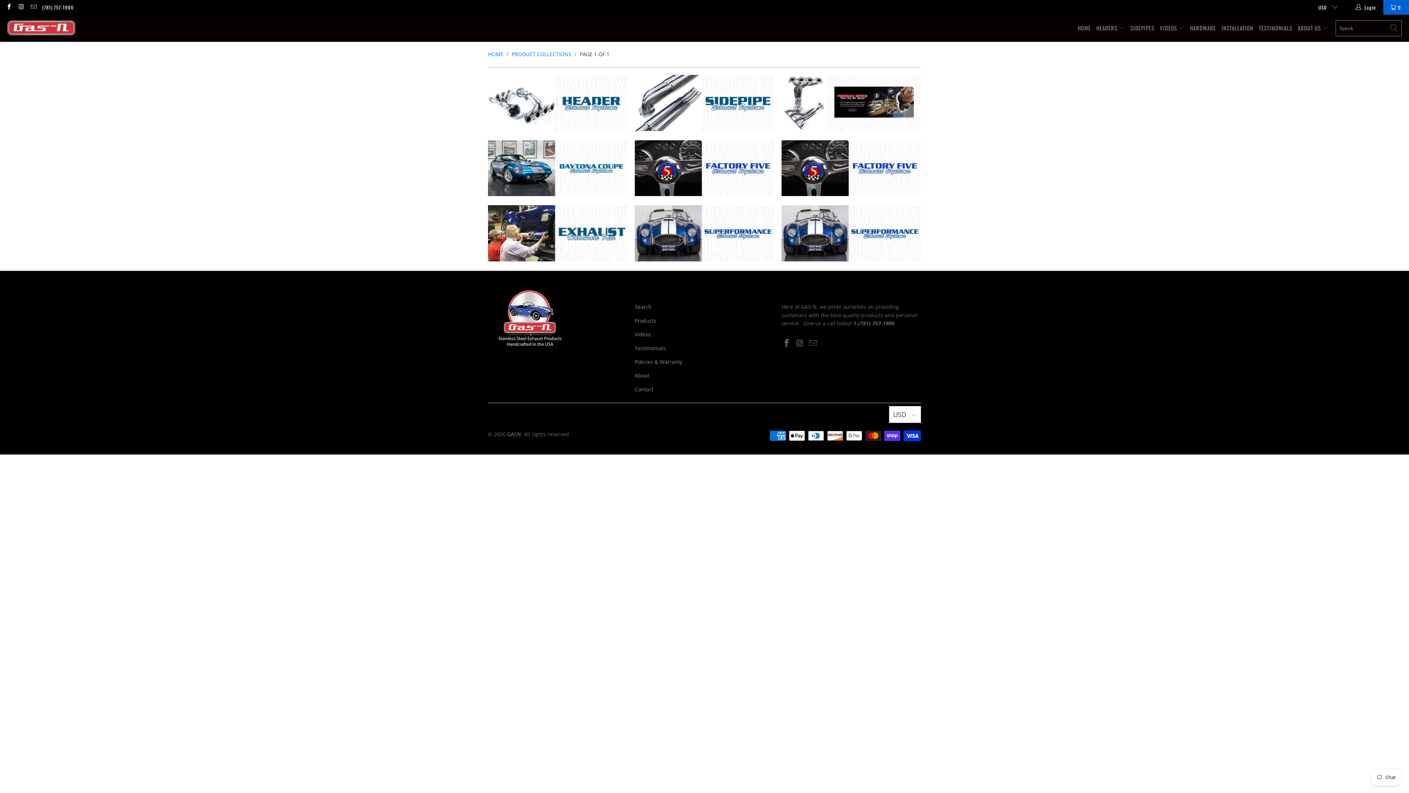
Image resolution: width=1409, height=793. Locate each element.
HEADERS (1107, 28)
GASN (514, 434)
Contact (644, 389)
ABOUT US (1310, 28)
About (642, 375)
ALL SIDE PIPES (704, 103)
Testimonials (650, 348)
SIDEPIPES (1142, 28)
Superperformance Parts (851, 233)
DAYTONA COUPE (557, 168)
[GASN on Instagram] (21, 7)
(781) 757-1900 (58, 7)
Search (643, 306)
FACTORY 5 (704, 168)
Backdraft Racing (851, 103)
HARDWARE (1203, 28)
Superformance (704, 233)
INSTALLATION (1237, 28)
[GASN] (41, 28)
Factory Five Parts (851, 168)
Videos (643, 334)
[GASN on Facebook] (9, 7)
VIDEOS (1169, 28)
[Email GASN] (33, 7)
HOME (1084, 28)
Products (645, 320)
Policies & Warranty (658, 361)
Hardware (557, 233)
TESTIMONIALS (1275, 28)
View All (557, 130)
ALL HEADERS (557, 103)
